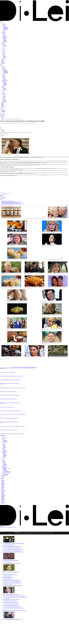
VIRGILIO (23, 532)
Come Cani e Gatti (5, 475)
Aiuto (31, 533)
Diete (4, 34)
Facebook (3, 130)
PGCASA (33, 532)
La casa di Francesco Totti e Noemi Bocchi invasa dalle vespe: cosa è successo (11, 201)
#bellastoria (4, 101)
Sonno (2, 500)
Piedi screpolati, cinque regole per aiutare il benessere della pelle (8, 391)
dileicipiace (4, 100)
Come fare (4, 50)
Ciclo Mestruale (4, 495)
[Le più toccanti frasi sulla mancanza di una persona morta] (35, 615)
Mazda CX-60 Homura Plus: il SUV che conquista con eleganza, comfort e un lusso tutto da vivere (12, 387)
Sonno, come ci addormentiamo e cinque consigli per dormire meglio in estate (10, 395)
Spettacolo (4, 24)
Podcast (3, 60)
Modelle (3, 482)
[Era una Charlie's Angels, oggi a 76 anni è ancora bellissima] (35, 598)
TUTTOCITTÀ (40, 532)
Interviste (4, 56)
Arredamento (5, 39)
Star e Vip (3, 25)
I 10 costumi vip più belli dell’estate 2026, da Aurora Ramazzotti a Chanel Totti (10, 379)
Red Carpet (3, 483)
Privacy (22, 533)
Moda (4, 74)
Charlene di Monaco (5, 72)
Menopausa (3, 496)
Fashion (4, 52)
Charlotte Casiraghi (5, 29)
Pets (2, 90)
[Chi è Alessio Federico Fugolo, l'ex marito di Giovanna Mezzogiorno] (35, 581)
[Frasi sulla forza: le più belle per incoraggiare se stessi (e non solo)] (35, 606)
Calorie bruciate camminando (7, 471)
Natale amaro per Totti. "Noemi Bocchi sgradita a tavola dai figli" (10, 202)
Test (3, 54)
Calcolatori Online (5, 80)
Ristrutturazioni (5, 40)
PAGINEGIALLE (25, 532)
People (2, 66)
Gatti (3, 48)
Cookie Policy (24, 533)
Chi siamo (17, 533)
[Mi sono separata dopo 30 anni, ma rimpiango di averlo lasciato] (35, 584)
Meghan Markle (5, 27)
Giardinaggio (5, 41)
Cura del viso (3, 491)
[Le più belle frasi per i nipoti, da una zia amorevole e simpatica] (35, 547)
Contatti (3, 63)
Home (2, 117)
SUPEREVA (53, 532)
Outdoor (4, 85)
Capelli (2, 490)
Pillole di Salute (5, 474)
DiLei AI (3, 43)
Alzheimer (3, 498)
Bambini (3, 493)
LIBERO (20, 532)
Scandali (3, 488)
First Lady (3, 479)
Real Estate (4, 42)
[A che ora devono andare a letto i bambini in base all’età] (35, 603)
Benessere (4, 33)
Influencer (3, 480)
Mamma (4, 88)
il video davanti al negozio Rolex (18, 169)
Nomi (2, 58)
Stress (2, 501)
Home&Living (3, 37)
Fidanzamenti (3, 487)
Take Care (3, 32)
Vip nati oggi (3, 109)
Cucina (4, 93)
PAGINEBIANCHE (36, 532)
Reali (4, 69)
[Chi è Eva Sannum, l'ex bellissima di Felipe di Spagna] (35, 590)
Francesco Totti (2, 194)
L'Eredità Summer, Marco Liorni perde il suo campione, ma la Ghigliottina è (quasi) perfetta (11, 433)
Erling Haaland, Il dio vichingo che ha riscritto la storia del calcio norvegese (9, 383)
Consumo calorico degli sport (7, 472)
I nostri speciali (3, 62)
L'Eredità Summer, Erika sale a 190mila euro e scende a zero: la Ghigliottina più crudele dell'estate (12, 426)
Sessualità (4, 36)
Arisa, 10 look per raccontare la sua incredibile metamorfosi (7, 372)
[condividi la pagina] (0, 136)
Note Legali (19, 533)
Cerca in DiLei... (2, 526)
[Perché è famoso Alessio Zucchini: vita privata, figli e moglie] (35, 567)
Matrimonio (4, 45)
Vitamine (3, 499)
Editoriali (4, 55)
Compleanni (3, 484)
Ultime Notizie (5, 467)
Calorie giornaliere (5, 470)
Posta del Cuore (5, 46)
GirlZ (2, 51)
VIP (2, 118)
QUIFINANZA (47, 532)
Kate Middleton (5, 26)
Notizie (2, 61)
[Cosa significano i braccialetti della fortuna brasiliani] (35, 556)
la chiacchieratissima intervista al (48, 170)
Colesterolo (3, 497)
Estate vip (3, 110)
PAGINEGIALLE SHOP (29, 532)
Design (4, 82)
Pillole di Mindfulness (6, 473)
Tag (2, 503)
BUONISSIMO (50, 532)
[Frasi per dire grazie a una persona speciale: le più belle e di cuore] (35, 550)
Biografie (3, 486)
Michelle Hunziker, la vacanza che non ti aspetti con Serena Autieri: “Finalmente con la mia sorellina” (13, 414)
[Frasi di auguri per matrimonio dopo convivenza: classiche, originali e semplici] (35, 595)
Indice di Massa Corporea (6, 468)
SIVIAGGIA (44, 532)
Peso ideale (4, 469)
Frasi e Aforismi (4, 59)
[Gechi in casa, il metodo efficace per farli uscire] (35, 573)
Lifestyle (4, 67)
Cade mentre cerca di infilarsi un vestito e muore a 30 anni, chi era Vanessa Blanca (10, 410)
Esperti (2, 103)
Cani (3, 47)
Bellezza (4, 31)
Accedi (1, 21)
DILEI (42, 532)
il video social (7, 165)
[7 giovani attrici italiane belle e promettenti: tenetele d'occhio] (35, 578)
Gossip (2, 485)
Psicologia (4, 35)
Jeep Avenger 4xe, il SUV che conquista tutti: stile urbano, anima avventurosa (10, 402)
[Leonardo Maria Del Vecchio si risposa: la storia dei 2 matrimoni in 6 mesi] (35, 539)
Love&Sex (4, 53)
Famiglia (3, 492)
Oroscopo (3, 106)
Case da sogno (5, 38)
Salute (4, 77)
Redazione (3, 476)
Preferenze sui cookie (28, 533)
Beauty (4, 95)
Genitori (3, 494)
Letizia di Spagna (5, 28)
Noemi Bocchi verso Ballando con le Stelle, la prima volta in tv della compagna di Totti (13, 203)
